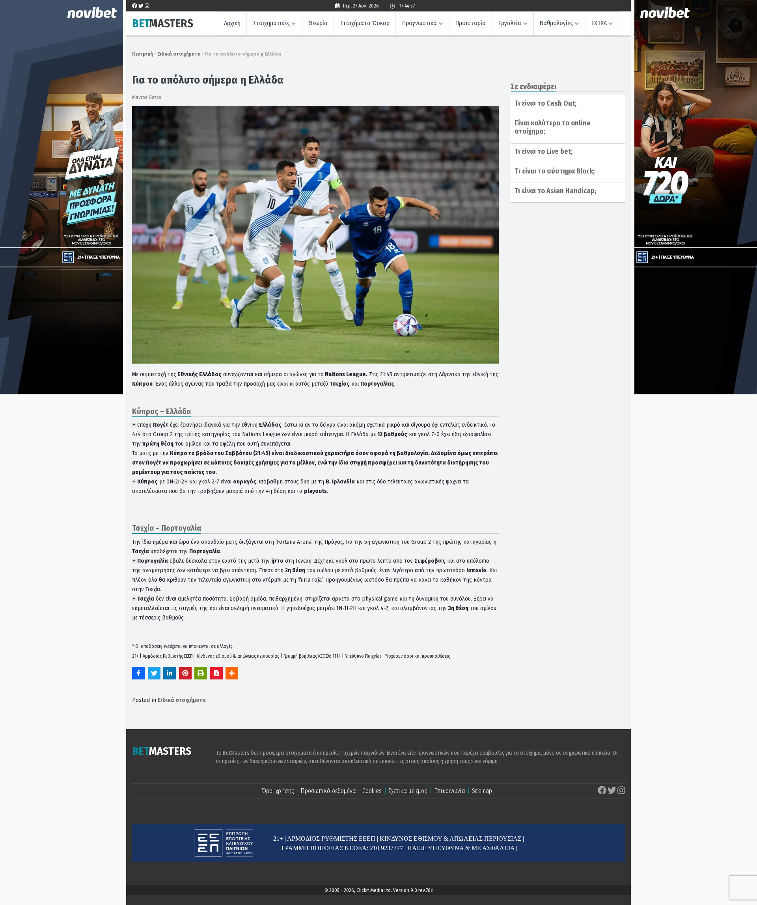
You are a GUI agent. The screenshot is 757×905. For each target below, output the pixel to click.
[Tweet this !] (154, 673)
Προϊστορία (470, 23)
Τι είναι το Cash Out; (545, 103)
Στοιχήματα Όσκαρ (365, 23)
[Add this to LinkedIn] (169, 673)
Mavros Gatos (146, 97)
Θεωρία (318, 23)
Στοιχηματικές (271, 23)
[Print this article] (200, 673)
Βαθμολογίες (556, 23)
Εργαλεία (509, 23)
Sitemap (482, 790)
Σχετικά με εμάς (407, 790)
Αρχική (232, 23)
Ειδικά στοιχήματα (179, 54)
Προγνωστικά (419, 23)
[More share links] (232, 673)
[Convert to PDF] (216, 673)
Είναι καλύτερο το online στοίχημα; (553, 127)
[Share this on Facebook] (138, 673)
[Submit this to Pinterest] (185, 673)
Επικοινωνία (449, 790)
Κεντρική (142, 54)
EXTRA (599, 23)
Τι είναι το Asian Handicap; (555, 191)
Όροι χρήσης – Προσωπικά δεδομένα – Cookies (322, 790)
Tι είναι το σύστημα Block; (555, 171)
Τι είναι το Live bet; (543, 151)
